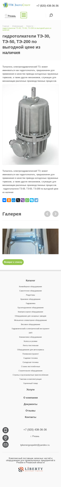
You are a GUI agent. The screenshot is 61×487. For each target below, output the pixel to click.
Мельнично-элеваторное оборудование (30, 320)
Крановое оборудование (30, 299)
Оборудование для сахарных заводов (30, 316)
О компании (30, 397)
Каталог (30, 280)
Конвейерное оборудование (30, 287)
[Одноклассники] (9, 200)
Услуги (30, 389)
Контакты (30, 417)
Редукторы (30, 295)
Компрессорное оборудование (30, 312)
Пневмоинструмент (30, 354)
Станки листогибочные (30, 366)
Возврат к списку (13, 262)
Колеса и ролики (30, 341)
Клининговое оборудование (30, 337)
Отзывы (30, 410)
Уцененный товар (30, 383)
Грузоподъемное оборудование (31, 308)
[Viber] (23, 200)
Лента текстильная (30, 345)
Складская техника (30, 362)
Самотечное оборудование (30, 291)
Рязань (12, 16)
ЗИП (30, 333)
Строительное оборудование (30, 371)
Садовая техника (30, 358)
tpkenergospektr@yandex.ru (35, 445)
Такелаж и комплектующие (30, 379)
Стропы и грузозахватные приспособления (30, 375)
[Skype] (32, 200)
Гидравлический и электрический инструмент (30, 329)
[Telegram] (36, 200)
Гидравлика (30, 303)
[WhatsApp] (27, 200)
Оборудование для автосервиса (30, 350)
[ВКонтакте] (4, 200)
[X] (18, 200)
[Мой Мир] (13, 200)
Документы (30, 404)
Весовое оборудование (30, 324)
